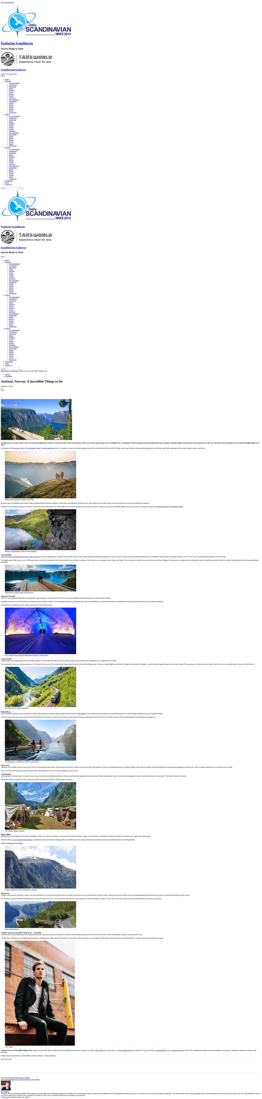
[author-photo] (6, 1090)
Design (11, 94)
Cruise (11, 92)
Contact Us (8, 184)
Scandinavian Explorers (13, 69)
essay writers (20, 448)
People (11, 107)
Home (7, 79)
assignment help (162, 506)
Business (12, 90)
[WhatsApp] (26, 393)
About (7, 183)
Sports (11, 111)
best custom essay (49, 448)
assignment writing (177, 506)
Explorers (12, 98)
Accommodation (14, 83)
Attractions (12, 87)
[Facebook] (4, 393)
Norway (7, 114)
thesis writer (99, 1050)
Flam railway (81, 713)
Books (11, 88)
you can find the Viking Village (22, 840)
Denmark (8, 81)
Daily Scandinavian (7, 2)
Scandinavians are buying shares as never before (24, 1079)
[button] (131, 76)
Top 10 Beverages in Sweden (20, 1078)
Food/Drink (13, 101)
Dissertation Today (34, 448)
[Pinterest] (19, 393)
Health (11, 103)
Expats (11, 96)
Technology (13, 112)
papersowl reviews (178, 1050)
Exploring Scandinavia (17, 43)
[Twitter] (11, 393)
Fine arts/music (14, 100)
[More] (33, 393)
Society (11, 109)
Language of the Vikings (15, 843)
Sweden (7, 147)
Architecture (13, 85)
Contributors (9, 181)
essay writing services (125, 1050)
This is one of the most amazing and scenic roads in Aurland (20, 557)
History (11, 105)
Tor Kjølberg (5, 1092)
